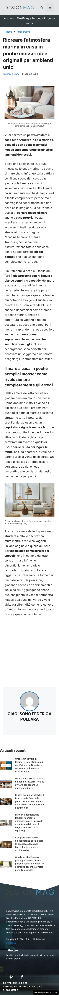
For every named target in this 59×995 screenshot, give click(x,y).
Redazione (10, 986)
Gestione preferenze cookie (45, 992)
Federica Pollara (11, 74)
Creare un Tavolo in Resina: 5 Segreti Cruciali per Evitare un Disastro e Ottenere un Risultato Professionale (29, 765)
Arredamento (23, 31)
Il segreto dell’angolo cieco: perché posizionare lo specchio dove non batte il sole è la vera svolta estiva (29, 844)
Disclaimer (10, 990)
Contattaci (11, 943)
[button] (42, 7)
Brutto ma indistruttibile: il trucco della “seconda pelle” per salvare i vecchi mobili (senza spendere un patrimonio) (29, 801)
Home (9, 31)
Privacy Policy (29, 986)
